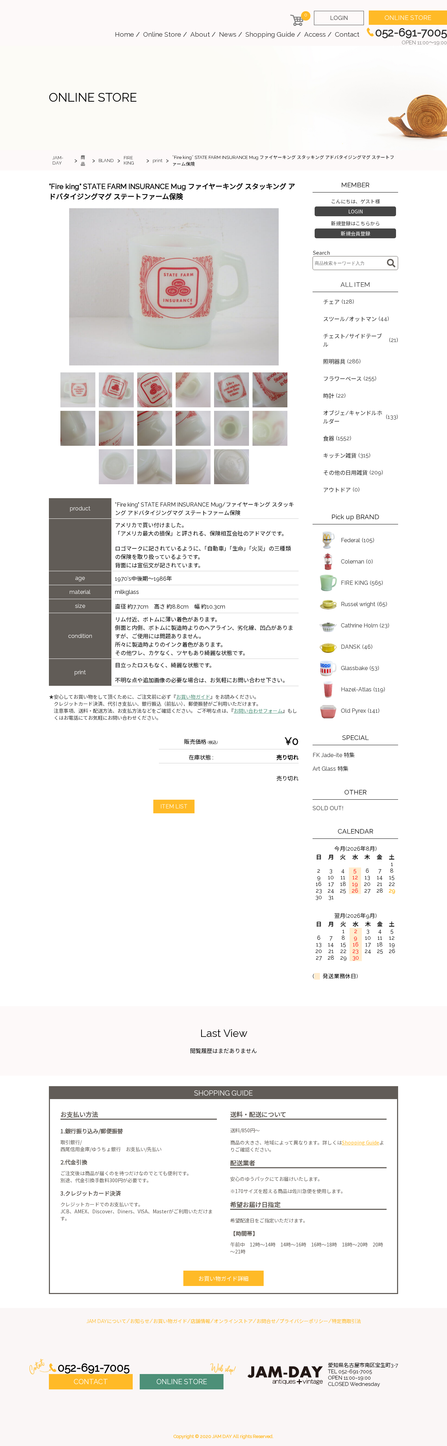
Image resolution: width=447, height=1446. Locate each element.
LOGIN (339, 18)
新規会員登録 (355, 233)
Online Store (162, 34)
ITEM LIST (174, 806)
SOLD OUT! (328, 808)
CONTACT (91, 1382)
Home (124, 34)
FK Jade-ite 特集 (334, 755)
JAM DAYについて (106, 1321)
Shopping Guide (270, 34)
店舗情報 (200, 1321)
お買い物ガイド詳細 (223, 1279)
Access (315, 34)
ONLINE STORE (407, 17)
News (227, 34)
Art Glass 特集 (331, 768)
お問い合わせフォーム (258, 711)
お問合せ (266, 1321)
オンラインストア (233, 1321)
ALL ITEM (355, 284)
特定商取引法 (346, 1321)
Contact (347, 34)
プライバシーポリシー (303, 1321)
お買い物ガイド (193, 697)
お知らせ (139, 1321)
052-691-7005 (94, 1367)
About (200, 34)
